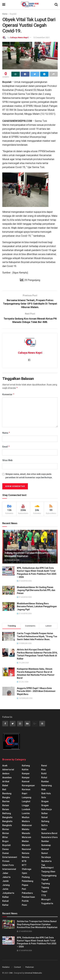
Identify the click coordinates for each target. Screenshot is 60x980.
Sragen (45, 801)
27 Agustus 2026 (12, 560)
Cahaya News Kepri (19, 37)
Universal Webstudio (33, 973)
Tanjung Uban (48, 871)
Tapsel (44, 879)
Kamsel (25, 781)
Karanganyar (28, 785)
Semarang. (46, 785)
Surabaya (46, 857)
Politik (25, 901)
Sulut (44, 829)
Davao (5, 849)
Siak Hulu (46, 793)
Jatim (5, 889)
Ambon (5, 773)
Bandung (6, 793)
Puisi (24, 905)
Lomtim (26, 813)
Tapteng (45, 883)
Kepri (24, 793)
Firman (5, 861)
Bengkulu (7, 825)
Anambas (7, 777)
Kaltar (5, 905)
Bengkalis (7, 817)
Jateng (6, 885)
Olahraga (26, 869)
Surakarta (46, 861)
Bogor (5, 841)
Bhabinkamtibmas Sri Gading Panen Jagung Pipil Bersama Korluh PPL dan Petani (36, 590)
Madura (26, 821)
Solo (43, 797)
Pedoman (29, 967)
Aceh (4, 765)
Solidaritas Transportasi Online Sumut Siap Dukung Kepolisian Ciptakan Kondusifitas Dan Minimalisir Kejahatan (29, 553)
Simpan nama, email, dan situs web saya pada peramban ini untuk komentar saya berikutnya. (28, 476)
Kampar (26, 773)
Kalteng (26, 765)
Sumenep (46, 845)
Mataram (26, 837)
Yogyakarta (47, 903)
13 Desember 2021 (41, 37)
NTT (24, 865)
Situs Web (7, 460)
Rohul (44, 777)
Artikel (5, 781)
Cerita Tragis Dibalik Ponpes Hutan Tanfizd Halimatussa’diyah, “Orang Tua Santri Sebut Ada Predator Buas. (37, 636)
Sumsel (45, 849)
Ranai (44, 765)
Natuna (25, 853)
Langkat (26, 801)
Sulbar (44, 813)
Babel (5, 785)
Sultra (44, 825)
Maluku (25, 829)
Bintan (5, 829)
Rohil (43, 773)
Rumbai (45, 781)
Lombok (26, 809)
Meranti (26, 845)
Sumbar (45, 841)
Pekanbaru (27, 893)
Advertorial (8, 769)
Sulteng (45, 821)
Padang (26, 877)
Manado (26, 833)
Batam (5, 805)
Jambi (5, 881)
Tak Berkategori (47, 866)
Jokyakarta (8, 893)
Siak (43, 789)
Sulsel (44, 817)
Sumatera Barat (49, 833)
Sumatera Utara (49, 837)
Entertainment (9, 857)
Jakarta (6, 877)
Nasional (26, 849)
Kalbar (5, 897)
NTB (24, 861)
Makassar (27, 825)
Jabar (5, 873)
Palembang (27, 881)
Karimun (26, 789)
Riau (43, 769)
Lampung (26, 797)
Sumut (44, 853)
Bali (4, 789)
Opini (24, 873)
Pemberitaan (28, 897)
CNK (11, 973)
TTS (43, 895)
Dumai (5, 853)
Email (6, 446)
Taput (44, 891)
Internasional (9, 869)
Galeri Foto (8, 865)
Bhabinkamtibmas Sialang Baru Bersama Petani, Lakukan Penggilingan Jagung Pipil (37, 606)
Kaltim (25, 769)
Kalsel (5, 901)
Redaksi (6, 967)
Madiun (25, 817)
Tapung (45, 887)
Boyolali (13, 14)
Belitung (6, 813)
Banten (6, 801)
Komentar (8, 394)
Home (4, 14)
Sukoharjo (46, 809)
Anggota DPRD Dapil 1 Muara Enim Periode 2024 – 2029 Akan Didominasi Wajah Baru (36, 691)
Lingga (25, 805)
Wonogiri (46, 899)
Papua (25, 885)
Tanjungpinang (48, 875)
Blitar (5, 837)
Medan (25, 841)
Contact (17, 967)
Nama (6, 432)
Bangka (6, 797)
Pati (24, 889)
